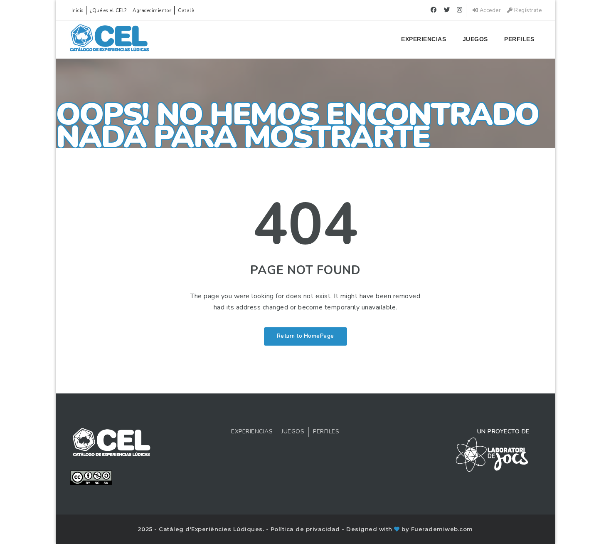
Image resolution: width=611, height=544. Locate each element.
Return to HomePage (305, 336)
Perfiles (519, 39)
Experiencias (423, 39)
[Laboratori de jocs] (492, 454)
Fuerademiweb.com (442, 529)
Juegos (475, 39)
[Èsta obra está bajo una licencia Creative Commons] (91, 477)
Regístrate (527, 10)
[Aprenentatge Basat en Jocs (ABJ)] (109, 39)
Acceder (489, 10)
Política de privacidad (306, 529)
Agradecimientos (152, 10)
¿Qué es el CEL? (108, 10)
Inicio (77, 10)
